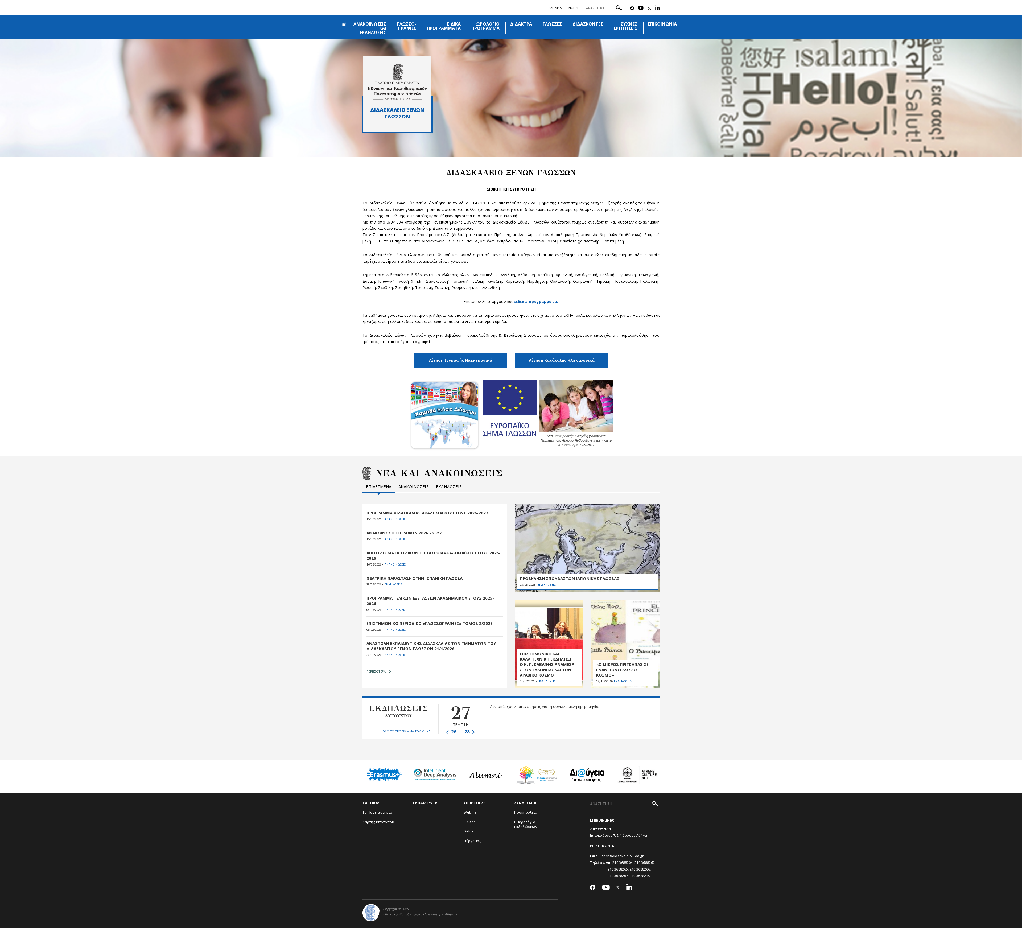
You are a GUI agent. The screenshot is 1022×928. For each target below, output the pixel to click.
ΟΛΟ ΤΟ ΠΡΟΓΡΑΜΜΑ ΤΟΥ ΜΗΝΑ (406, 731)
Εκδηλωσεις (449, 486)
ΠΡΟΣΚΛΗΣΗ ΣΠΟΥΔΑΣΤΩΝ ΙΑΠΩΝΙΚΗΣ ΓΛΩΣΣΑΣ (569, 578)
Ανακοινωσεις (413, 486)
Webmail (471, 812)
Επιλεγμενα (379, 486)
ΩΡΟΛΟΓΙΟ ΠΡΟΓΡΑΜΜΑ (485, 26)
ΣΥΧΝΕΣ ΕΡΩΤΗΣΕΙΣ (625, 26)
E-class (470, 821)
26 (453, 732)
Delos (469, 831)
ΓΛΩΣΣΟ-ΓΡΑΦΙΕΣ (406, 26)
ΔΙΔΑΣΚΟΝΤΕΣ (587, 24)
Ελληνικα (554, 8)
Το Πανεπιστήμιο (377, 812)
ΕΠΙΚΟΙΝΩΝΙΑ (662, 24)
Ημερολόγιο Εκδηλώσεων (525, 824)
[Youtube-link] (641, 8)
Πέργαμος (472, 840)
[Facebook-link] (632, 8)
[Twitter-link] (649, 8)
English (573, 8)
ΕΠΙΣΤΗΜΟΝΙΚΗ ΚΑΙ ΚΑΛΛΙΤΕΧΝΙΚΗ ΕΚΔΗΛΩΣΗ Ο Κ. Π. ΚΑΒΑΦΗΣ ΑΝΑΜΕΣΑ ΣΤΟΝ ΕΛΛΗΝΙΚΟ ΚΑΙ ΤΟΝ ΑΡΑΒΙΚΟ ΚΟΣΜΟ (547, 664)
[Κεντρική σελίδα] (397, 82)
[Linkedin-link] (657, 8)
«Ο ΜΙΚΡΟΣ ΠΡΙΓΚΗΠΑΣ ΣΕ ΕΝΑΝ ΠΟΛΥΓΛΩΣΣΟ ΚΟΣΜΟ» (622, 670)
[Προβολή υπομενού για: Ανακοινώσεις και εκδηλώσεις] (389, 23)
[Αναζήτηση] (619, 8)
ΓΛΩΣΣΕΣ (552, 24)
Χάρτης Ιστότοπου (378, 821)
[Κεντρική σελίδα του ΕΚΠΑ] (371, 912)
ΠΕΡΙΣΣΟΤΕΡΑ (376, 671)
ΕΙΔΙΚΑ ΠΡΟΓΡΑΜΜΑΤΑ (444, 26)
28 (467, 732)
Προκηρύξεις (525, 812)
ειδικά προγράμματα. (536, 301)
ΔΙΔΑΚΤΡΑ (521, 24)
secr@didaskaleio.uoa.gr (622, 855)
